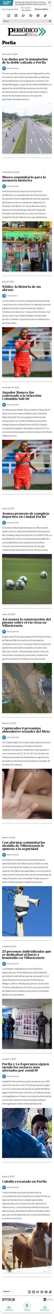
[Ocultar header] (49, 2)
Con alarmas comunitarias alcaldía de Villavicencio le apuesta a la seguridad (23, 846)
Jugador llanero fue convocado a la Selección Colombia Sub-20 (21, 396)
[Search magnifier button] (50, 21)
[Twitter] (23, 15)
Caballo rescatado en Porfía (24, 1181)
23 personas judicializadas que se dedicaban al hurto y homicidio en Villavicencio (26, 955)
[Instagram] (16, 15)
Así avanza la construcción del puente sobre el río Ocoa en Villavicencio (26, 623)
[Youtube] (30, 15)
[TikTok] (45, 15)
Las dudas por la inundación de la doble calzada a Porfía (25, 61)
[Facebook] (8, 15)
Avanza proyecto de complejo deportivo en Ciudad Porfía (25, 515)
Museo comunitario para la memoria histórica (24, 179)
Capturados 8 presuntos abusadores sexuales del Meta (26, 730)
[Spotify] (38, 15)
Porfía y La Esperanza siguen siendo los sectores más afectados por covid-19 (25, 1067)
